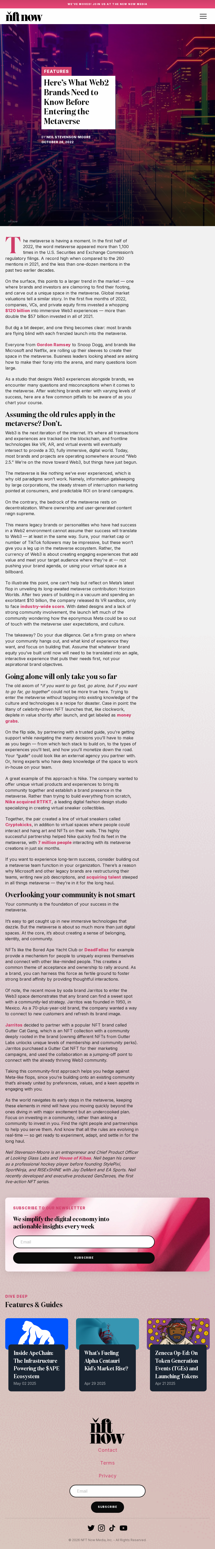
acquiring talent (103, 877)
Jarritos (14, 1025)
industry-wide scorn (42, 606)
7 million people (55, 842)
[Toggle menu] (203, 16)
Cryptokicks (18, 824)
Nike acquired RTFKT (28, 801)
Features (56, 71)
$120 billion (17, 310)
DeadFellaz (96, 949)
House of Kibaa (75, 1158)
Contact (107, 1450)
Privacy (108, 1475)
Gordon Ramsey (54, 344)
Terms (107, 1463)
